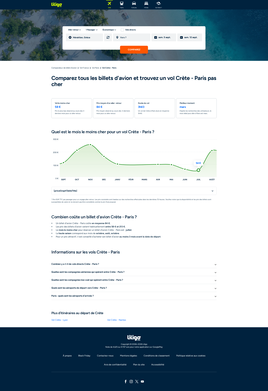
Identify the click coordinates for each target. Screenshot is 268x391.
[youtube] (142, 381)
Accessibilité (157, 364)
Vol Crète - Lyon (59, 320)
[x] (137, 381)
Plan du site (139, 364)
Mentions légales (128, 355)
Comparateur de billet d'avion (64, 68)
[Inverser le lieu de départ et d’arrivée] (108, 37)
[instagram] (131, 381)
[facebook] (125, 381)
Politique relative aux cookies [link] (190, 355)
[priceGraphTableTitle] (65, 190)
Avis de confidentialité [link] (115, 364)
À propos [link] (67, 355)
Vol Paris (95, 68)
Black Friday (84, 355)
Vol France (84, 68)
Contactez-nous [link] (105, 355)
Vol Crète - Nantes (116, 320)
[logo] (56, 4)
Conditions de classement (157, 355)
